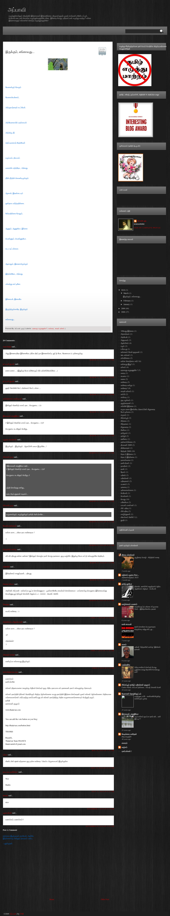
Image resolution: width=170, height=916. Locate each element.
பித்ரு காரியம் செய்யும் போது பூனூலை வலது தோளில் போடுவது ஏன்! (147, 669)
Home (51, 899)
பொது (123, 499)
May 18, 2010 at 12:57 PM (102, 768)
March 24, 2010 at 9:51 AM (101, 600)
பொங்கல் (124, 496)
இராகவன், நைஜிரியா (130, 714)
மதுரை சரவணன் (10, 439)
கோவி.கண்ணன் (9, 526)
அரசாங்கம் (125, 334)
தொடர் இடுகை (127, 454)
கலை (123, 379)
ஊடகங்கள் (125, 355)
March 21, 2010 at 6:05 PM (102, 377)
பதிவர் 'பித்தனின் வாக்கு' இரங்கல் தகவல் (147, 648)
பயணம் (124, 484)
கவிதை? (124, 388)
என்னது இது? (126, 364)
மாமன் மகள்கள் (127, 505)
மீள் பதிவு (125, 508)
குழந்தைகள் (126, 403)
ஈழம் (123, 346)
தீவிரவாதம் (125, 448)
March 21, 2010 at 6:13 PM (102, 412)
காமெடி (124, 397)
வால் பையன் (127, 624)
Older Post (105, 899)
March (126, 293)
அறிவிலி (6, 566)
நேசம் (123, 472)
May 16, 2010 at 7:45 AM (103, 750)
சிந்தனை (125, 424)
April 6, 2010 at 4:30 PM (103, 668)
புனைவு (124, 487)
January (127, 304)
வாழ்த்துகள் (126, 514)
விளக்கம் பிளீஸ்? (128, 517)
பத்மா (5, 754)
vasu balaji (7, 346)
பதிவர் (123, 475)
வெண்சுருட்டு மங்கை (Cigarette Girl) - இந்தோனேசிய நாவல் (146, 607)
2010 (123, 290)
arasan (5, 795)
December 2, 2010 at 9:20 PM (100, 809)
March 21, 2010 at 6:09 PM (102, 394)
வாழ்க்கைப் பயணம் (129, 604)
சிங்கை (124, 421)
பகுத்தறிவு (126, 664)
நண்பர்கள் (125, 463)
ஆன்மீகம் (125, 343)
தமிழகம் (124, 433)
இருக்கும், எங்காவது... (20, 52)
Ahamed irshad (9, 654)
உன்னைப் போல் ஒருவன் (130, 352)
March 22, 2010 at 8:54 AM (101, 501)
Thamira (6, 604)
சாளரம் (125, 743)
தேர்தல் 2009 (126, 451)
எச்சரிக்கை (125, 358)
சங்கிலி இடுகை (127, 406)
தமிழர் (123, 436)
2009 (123, 308)
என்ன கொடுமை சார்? (130, 361)
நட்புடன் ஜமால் (8, 364)
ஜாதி (123, 520)
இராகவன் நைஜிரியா (11, 416)
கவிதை (51, 328)
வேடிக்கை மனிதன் (129, 734)
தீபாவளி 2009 (126, 445)
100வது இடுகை (127, 331)
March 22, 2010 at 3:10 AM (101, 453)
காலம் (124, 644)
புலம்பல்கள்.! (127, 751)
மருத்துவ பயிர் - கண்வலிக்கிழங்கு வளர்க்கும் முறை (147, 697)
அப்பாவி (17, 10)
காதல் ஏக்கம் (59, 328)
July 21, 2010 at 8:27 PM (103, 791)
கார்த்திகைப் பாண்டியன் (12, 398)
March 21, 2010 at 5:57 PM (102, 360)
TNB (22, 914)
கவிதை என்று (126, 385)
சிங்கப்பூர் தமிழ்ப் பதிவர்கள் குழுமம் (136, 684)
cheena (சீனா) (8, 584)
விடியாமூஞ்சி (126, 736)
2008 (123, 312)
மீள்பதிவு (124, 511)
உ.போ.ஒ (124, 349)
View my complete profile (147, 228)
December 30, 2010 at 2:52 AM (100, 826)
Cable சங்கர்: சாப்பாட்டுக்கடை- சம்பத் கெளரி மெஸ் (141, 687)
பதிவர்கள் (125, 478)
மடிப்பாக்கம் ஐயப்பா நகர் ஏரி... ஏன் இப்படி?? (147, 717)
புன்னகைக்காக (127, 490)
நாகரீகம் (124, 466)
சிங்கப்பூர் (125, 418)
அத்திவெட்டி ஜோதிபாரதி (12, 622)
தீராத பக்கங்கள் (128, 554)
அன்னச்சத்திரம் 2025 (130, 577)
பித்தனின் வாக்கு (10, 549)
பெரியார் (124, 493)
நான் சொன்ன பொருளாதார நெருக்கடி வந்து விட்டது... (145, 627)
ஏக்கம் (123, 367)
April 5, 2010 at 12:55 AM (102, 618)
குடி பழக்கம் (126, 400)
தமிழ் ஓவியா (127, 583)
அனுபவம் (125, 340)
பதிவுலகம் (125, 481)
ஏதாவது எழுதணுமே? (39, 328)
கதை (123, 373)
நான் (123, 469)
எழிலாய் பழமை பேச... (130, 574)
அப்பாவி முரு (8, 457)
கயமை (124, 376)
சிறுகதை (125, 427)
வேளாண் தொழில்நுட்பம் (131, 693)
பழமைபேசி (7, 813)
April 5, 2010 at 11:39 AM (102, 650)
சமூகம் (124, 415)
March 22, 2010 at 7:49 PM (102, 580)
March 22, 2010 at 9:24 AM (101, 545)
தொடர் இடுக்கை (128, 457)
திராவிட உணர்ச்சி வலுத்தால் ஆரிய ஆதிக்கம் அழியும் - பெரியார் (147, 587)
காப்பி (123, 394)
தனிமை (124, 439)
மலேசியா (124, 502)
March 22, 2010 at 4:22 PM (102, 563)
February (127, 300)
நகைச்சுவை (126, 460)
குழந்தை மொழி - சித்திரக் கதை (146, 557)
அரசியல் (124, 337)
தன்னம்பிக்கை (127, 442)
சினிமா (124, 430)
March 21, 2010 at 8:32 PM (102, 435)
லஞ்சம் (124, 747)
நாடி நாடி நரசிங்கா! (10, 772)
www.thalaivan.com (10, 672)
